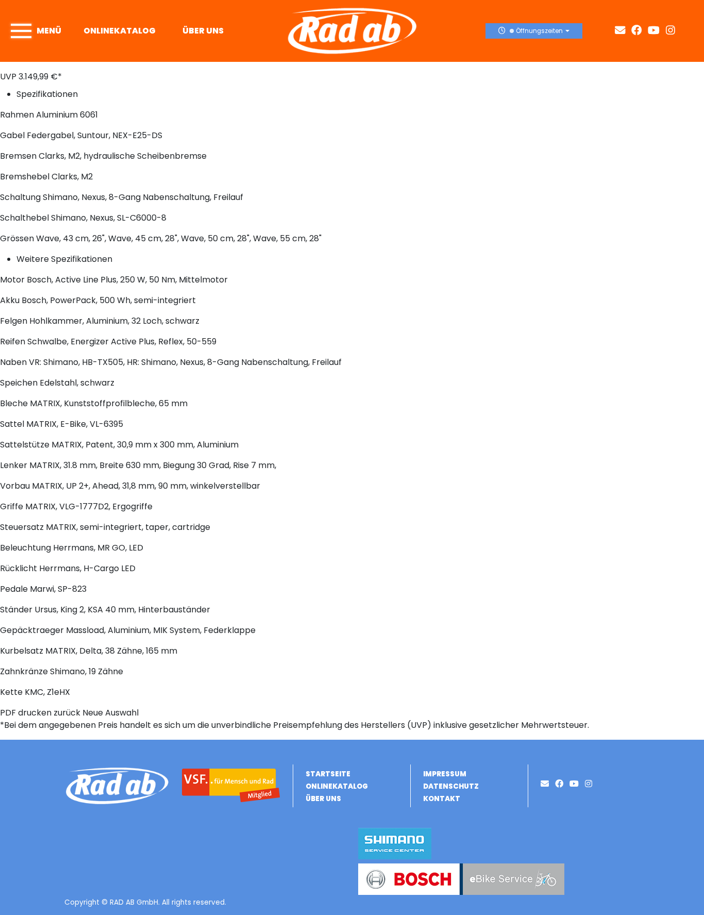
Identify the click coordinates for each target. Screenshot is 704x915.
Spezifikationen (47, 94)
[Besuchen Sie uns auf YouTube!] (657, 31)
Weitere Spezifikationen (64, 259)
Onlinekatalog (119, 31)
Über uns (203, 31)
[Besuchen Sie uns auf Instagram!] (672, 31)
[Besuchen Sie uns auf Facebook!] (639, 31)
